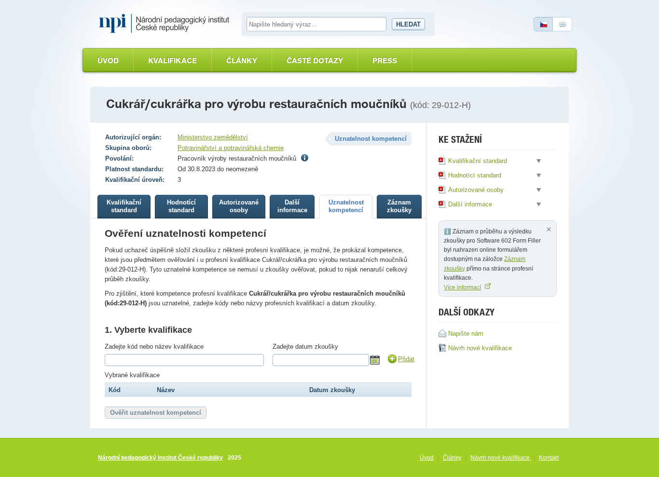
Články (241, 60)
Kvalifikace (172, 60)
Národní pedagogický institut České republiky (160, 457)
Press (384, 60)
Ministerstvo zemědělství (213, 137)
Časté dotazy (315, 60)
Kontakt (549, 457)
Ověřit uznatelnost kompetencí (155, 412)
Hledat (408, 24)
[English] (562, 24)
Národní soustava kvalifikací (166, 23)
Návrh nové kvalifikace (500, 457)
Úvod (108, 60)
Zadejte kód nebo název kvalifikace (154, 346)
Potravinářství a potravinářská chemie (231, 147)
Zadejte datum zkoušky (305, 346)
